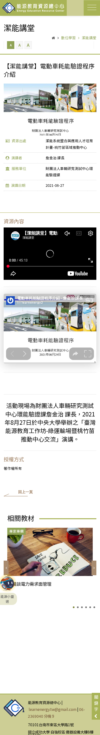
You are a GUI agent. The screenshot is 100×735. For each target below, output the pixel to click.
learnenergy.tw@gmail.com (52, 709)
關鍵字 (96, 703)
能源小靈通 (7, 585)
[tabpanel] (50, 564)
